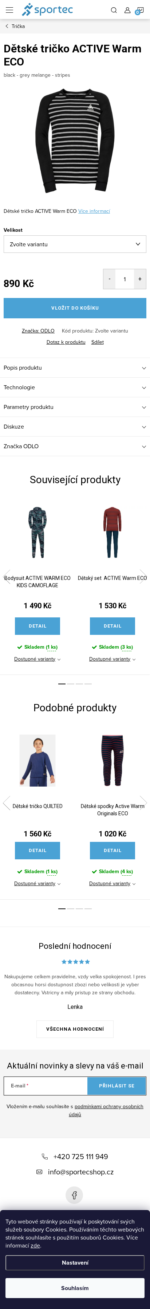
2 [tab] (70, 908)
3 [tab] (79, 908)
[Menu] (9, 9)
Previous (6, 576)
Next (143, 576)
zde (35, 1245)
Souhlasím (75, 1288)
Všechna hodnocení (75, 1029)
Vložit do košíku (75, 308)
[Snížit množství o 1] (109, 279)
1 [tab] (62, 908)
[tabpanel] (37, 586)
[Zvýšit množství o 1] (140, 279)
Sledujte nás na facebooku (74, 1195)
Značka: (38, 330)
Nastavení (75, 1262)
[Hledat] (114, 9)
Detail (38, 626)
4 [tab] (88, 908)
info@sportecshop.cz (81, 1171)
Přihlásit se (116, 1086)
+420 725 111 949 (81, 1156)
